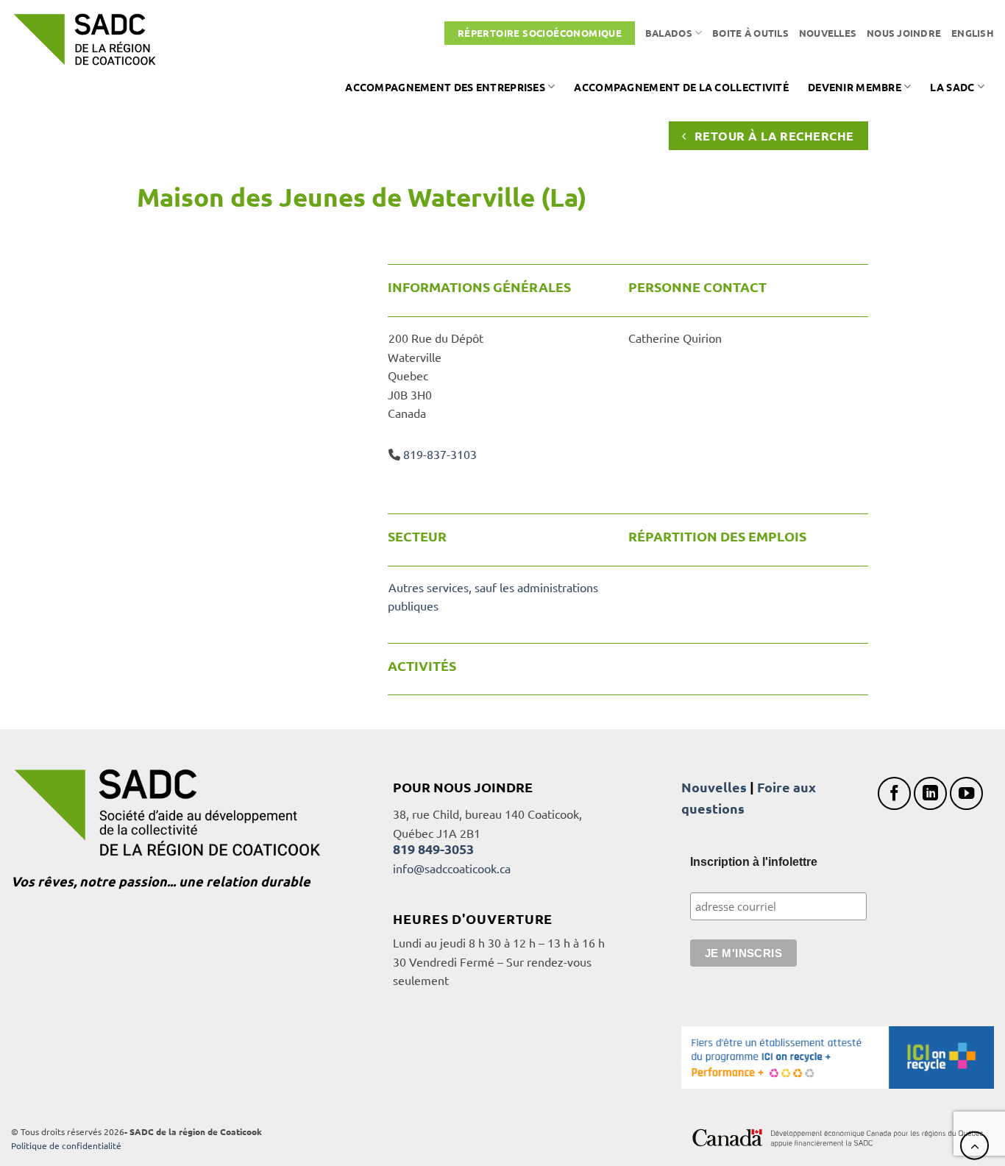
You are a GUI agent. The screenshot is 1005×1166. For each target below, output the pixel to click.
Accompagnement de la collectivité (681, 86)
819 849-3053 (433, 848)
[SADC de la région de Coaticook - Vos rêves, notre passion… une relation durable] (84, 39)
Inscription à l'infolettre (753, 862)
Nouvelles (827, 32)
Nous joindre (904, 32)
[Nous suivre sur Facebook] (894, 793)
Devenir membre (854, 86)
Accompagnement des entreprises (445, 86)
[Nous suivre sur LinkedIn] (930, 793)
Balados (668, 32)
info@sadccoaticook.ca (452, 868)
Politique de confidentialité (66, 1145)
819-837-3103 (440, 454)
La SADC (952, 86)
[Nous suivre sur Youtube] (966, 793)
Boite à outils (750, 32)
